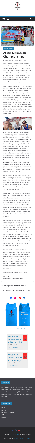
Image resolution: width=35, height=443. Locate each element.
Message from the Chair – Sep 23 (15, 286)
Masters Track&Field (9, 48)
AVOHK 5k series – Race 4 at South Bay (15, 357)
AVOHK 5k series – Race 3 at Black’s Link (15, 339)
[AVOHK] (3, 19)
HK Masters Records (7, 408)
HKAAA (3, 410)
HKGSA (3, 417)
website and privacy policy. (22, 438)
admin (16, 60)
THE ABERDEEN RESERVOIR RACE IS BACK (17, 290)
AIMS (2, 415)
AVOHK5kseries (13, 347)
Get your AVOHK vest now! (17, 329)
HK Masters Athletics (7, 412)
